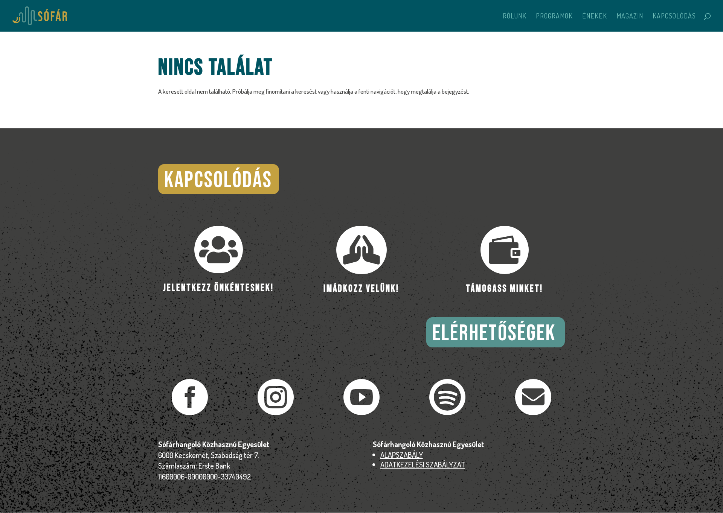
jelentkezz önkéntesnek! (218, 288)
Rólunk (514, 16)
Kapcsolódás (674, 16)
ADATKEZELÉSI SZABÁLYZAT (422, 464)
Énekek (594, 16)
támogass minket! (504, 289)
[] (533, 413)
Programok (554, 16)
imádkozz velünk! (361, 289)
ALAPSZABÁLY (401, 455)
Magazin (629, 16)
